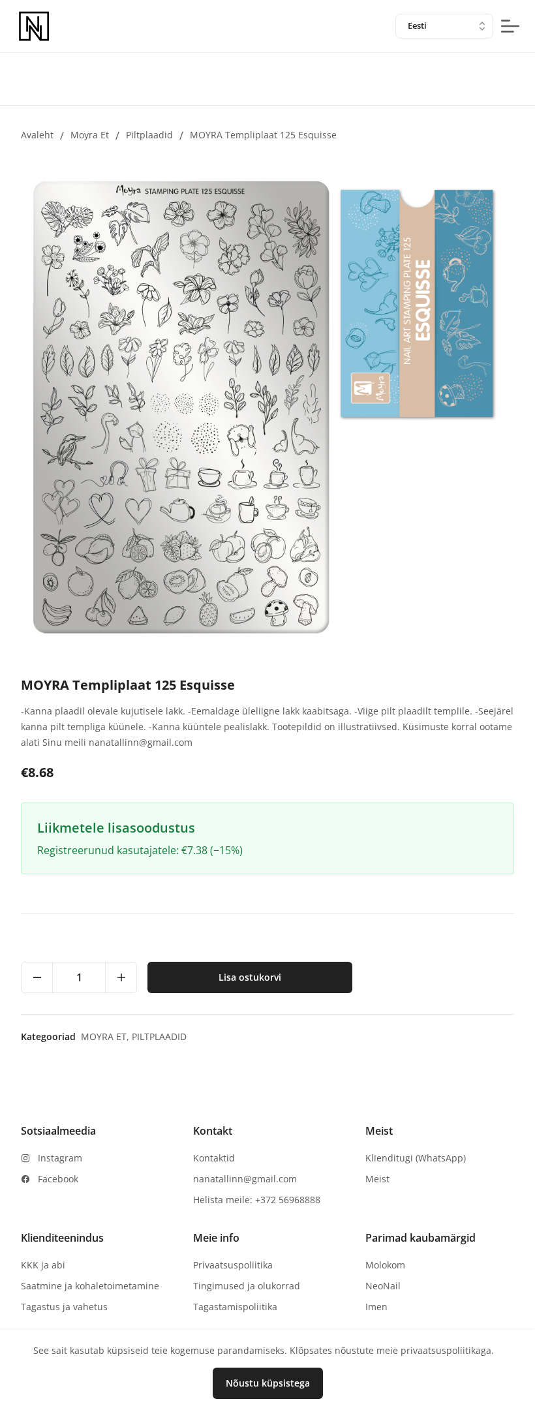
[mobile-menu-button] (510, 26)
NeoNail (383, 1286)
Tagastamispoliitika (235, 1306)
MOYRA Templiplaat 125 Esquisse (263, 135)
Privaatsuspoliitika (233, 1265)
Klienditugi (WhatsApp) (415, 1158)
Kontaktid (214, 1158)
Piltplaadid (149, 135)
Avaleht (37, 135)
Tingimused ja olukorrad (246, 1286)
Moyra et (89, 135)
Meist (377, 1179)
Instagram (60, 1158)
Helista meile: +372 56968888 (256, 1199)
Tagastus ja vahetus (64, 1306)
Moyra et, (106, 1036)
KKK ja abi (43, 1265)
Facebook (58, 1179)
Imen (376, 1306)
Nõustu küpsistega (268, 1383)
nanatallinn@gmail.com (245, 1179)
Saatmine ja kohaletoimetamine (90, 1286)
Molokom (385, 1265)
